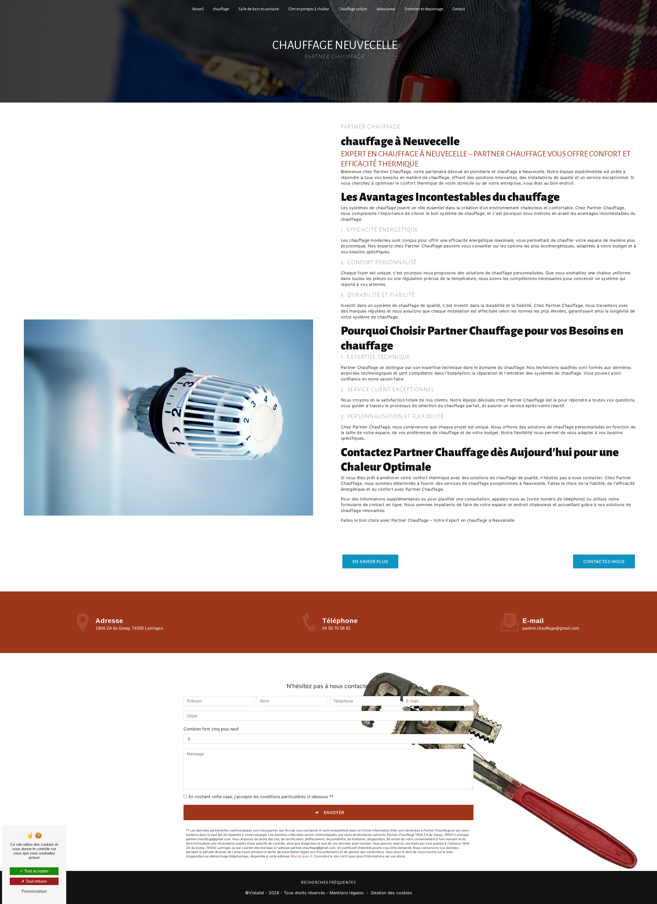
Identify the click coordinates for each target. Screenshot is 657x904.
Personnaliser (34, 891)
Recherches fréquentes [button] (328, 882)
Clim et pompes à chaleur (308, 9)
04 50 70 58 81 (336, 628)
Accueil (198, 9)
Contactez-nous (603, 561)
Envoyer (334, 812)
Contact (458, 9)
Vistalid (256, 892)
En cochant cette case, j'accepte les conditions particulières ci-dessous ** (261, 796)
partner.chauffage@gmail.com (551, 628)
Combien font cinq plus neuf (211, 728)
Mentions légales (346, 892)
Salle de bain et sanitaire (258, 9)
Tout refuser (36, 881)
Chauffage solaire (353, 9)
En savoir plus (370, 561)
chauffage (221, 9)
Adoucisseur (385, 9)
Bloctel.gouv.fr (302, 856)
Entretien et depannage (424, 9)
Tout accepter (36, 871)
